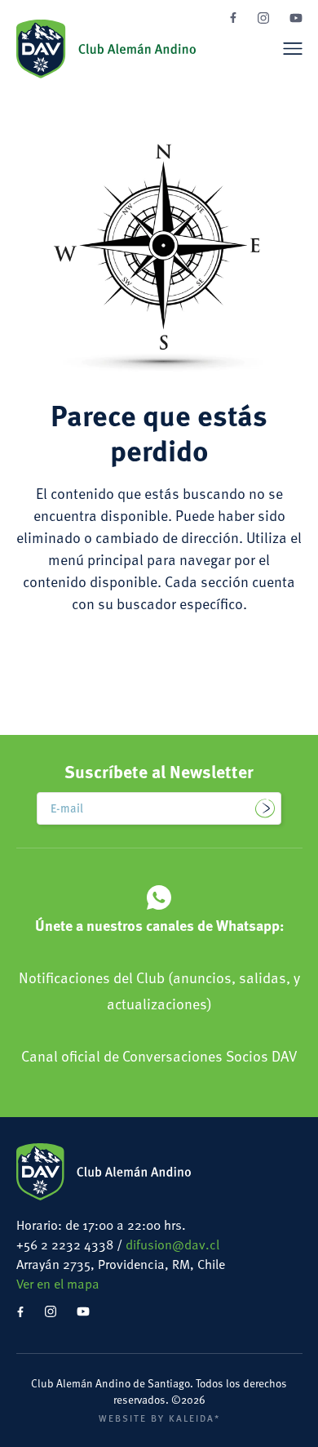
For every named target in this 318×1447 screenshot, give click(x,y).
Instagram (263, 17)
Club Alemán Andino (106, 49)
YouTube (296, 17)
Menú (293, 48)
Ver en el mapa (57, 1283)
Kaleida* (194, 1417)
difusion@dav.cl (172, 1244)
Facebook (233, 17)
